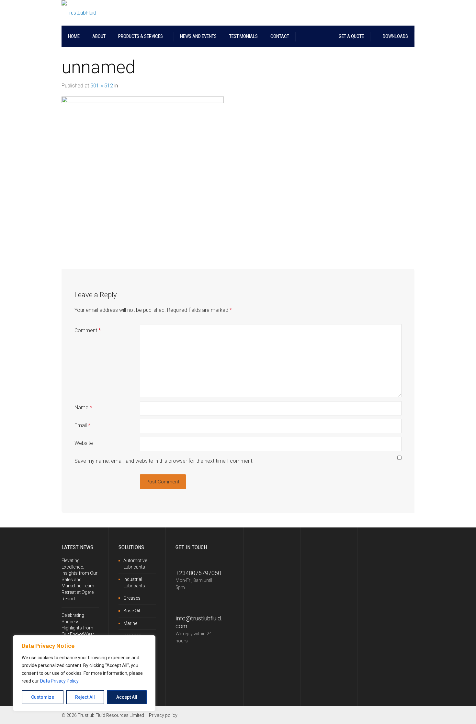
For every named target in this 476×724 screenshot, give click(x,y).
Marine (130, 623)
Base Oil (131, 610)
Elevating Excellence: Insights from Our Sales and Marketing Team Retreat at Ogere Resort (79, 579)
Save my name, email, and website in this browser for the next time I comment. (164, 461)
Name (83, 407)
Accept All (126, 697)
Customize (42, 697)
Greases (132, 598)
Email (82, 425)
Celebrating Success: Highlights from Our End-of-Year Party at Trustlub (78, 628)
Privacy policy (163, 715)
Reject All (85, 697)
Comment (87, 330)
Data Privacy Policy (59, 681)
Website (83, 443)
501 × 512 (101, 86)
